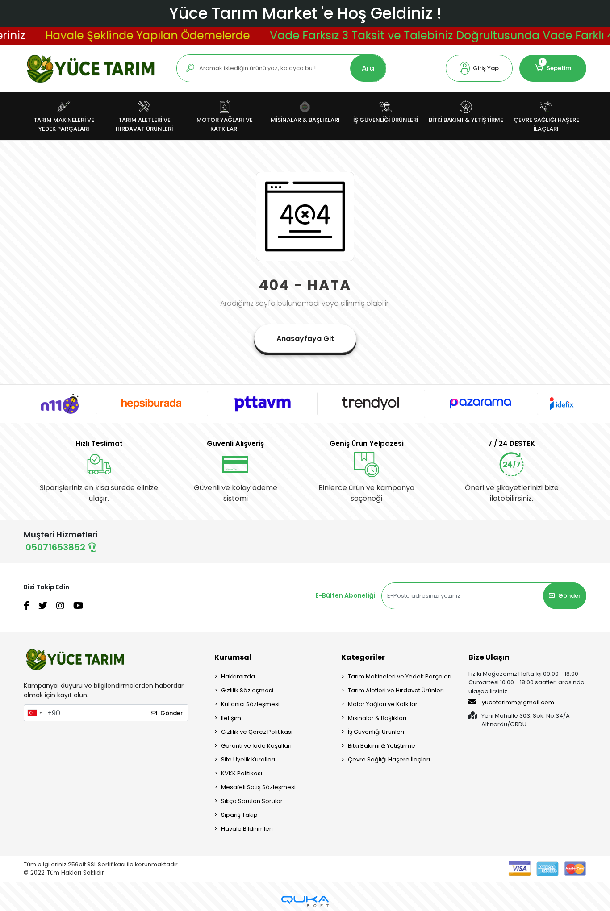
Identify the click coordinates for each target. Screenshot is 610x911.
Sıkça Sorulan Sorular (252, 801)
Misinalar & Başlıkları (377, 718)
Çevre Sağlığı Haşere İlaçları (389, 759)
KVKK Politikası (241, 773)
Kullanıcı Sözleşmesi (250, 704)
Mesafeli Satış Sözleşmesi (258, 787)
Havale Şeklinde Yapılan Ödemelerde (134, 35)
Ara (368, 68)
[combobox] (34, 713)
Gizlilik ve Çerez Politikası (256, 732)
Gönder (569, 595)
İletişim (231, 718)
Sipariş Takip (239, 815)
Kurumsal (232, 657)
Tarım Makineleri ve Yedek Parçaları (399, 676)
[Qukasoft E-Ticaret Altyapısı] (305, 901)
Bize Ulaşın (489, 657)
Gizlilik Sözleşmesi (247, 690)
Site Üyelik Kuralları (248, 759)
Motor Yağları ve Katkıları (383, 704)
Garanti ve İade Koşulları (256, 745)
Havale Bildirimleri (247, 828)
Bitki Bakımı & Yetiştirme (381, 745)
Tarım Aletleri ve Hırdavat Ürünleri (396, 690)
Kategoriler (363, 657)
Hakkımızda (238, 676)
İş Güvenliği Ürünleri (376, 732)
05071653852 (56, 547)
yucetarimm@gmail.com (518, 702)
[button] (479, 68)
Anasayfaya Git (305, 338)
